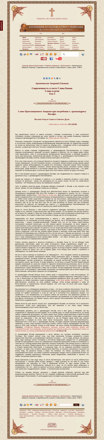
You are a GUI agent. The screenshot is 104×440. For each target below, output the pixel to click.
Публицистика (26, 43)
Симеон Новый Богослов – (57, 414)
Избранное (75, 47)
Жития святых (26, 47)
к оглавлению (52, 101)
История (62, 43)
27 (56, 103)
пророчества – (80, 410)
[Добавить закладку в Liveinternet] (60, 79)
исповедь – (31, 412)
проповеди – (23, 412)
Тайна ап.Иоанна (52, 41)
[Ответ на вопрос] (28, 55)
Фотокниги (75, 43)
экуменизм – (64, 410)
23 (45, 103)
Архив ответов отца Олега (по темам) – (50, 416)
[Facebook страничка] (51, 60)
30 (64, 103)
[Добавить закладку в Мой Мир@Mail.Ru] (57, 79)
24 (47, 103)
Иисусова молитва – (48, 412)
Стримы (74, 45)
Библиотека (26, 41)
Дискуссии (38, 43)
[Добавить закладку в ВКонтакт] (44, 79)
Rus (41, 33)
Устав (62, 37)
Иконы (49, 45)
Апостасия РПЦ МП (28, 45)
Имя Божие (25, 39)
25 (50, 103)
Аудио (74, 37)
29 (62, 103)
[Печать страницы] (25, 55)
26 (53, 103)
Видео (74, 39)
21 (39, 103)
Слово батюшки (40, 49)
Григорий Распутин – (39, 414)
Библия (62, 47)
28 (59, 103)
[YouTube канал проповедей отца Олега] (59, 60)
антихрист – (23, 410)
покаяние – (38, 412)
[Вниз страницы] (41, 55)
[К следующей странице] (55, 55)
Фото (74, 41)
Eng (63, 33)
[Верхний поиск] (70, 406)
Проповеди (38, 41)
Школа (62, 39)
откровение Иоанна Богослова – (42, 410)
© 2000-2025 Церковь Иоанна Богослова (52, 429)
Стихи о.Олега (64, 45)
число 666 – (71, 410)
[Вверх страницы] (43, 55)
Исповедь (50, 47)
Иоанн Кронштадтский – (27, 416)
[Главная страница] (21, 55)
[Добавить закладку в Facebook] (47, 79)
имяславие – (59, 412)
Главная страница (52, 66)
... (37, 103)
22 (42, 103)
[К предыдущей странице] (46, 55)
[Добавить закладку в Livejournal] (55, 79)
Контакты (75, 49)
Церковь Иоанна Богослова (32, 66)
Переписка (38, 37)
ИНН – (30, 410)
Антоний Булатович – (70, 412)
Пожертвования (64, 49)
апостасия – (56, 410)
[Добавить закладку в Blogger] (52, 79)
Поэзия (62, 41)
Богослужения (51, 39)
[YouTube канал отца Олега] (36, 55)
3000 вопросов (39, 39)
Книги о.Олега (39, 47)
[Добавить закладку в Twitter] (49, 79)
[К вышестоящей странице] (51, 55)
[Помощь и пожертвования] (31, 54)
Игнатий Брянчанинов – (76, 414)
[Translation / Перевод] (82, 55)
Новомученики (51, 49)
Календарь (50, 37)
